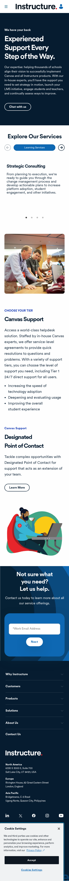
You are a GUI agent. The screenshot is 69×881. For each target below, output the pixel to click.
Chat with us (17, 107)
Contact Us (13, 734)
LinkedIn (7, 815)
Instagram (47, 815)
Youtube (61, 815)
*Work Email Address (26, 628)
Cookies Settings (31, 869)
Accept (31, 860)
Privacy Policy (34, 850)
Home (24, 752)
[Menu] (6, 6)
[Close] (59, 829)
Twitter (20, 815)
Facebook (34, 815)
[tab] (34, 147)
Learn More (17, 487)
